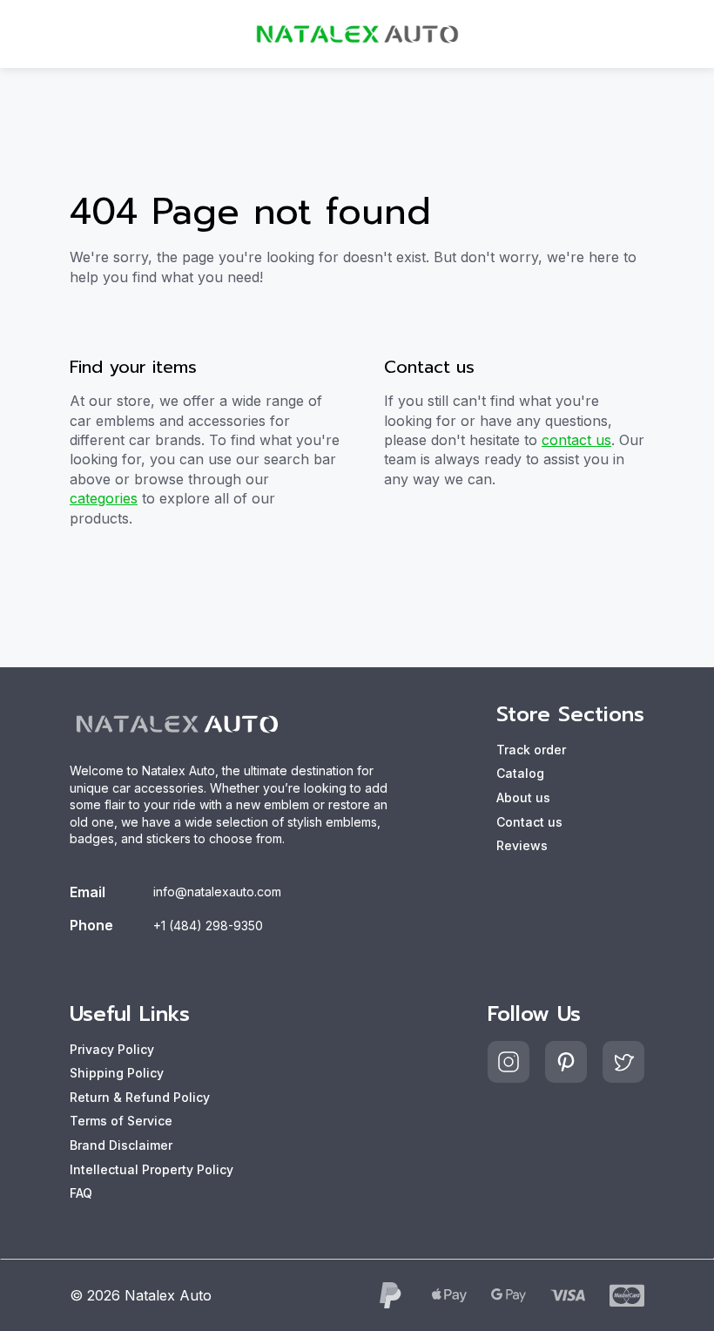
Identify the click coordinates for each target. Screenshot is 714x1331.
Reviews (522, 845)
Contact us (529, 821)
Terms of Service (121, 1120)
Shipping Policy (117, 1072)
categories (104, 498)
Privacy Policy (112, 1049)
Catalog (520, 773)
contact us (576, 440)
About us (523, 797)
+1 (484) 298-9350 (208, 925)
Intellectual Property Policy (151, 1169)
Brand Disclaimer (121, 1145)
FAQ (81, 1193)
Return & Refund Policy (140, 1097)
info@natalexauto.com (217, 891)
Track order (531, 749)
